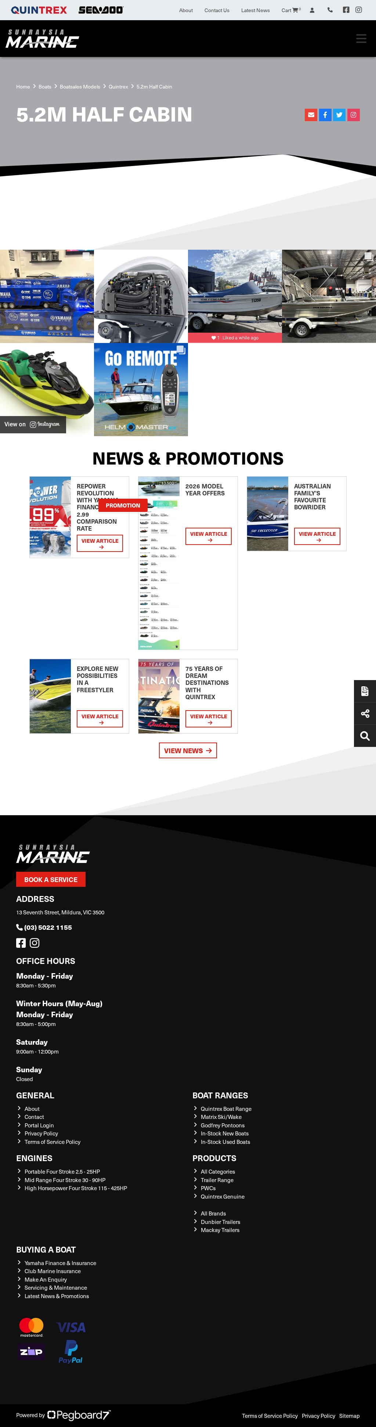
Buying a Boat (46, 1249)
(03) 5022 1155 (48, 927)
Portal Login (39, 1125)
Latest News (255, 10)
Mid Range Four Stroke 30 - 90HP (65, 1180)
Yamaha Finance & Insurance (60, 1263)
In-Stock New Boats (225, 1133)
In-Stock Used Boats (225, 1142)
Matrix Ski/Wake (221, 1117)
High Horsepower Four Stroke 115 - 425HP (76, 1188)
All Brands (213, 1213)
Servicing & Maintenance (56, 1287)
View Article (100, 540)
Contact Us (217, 10)
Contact (34, 1117)
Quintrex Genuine (223, 1196)
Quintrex (118, 86)
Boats (45, 86)
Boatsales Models (80, 86)
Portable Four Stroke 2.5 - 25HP (62, 1171)
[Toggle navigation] (361, 38)
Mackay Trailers (220, 1230)
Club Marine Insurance (53, 1271)
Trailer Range (217, 1180)
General (35, 1095)
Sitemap (349, 1416)
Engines (34, 1157)
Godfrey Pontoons (223, 1125)
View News (183, 750)
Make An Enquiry (46, 1279)
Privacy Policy (41, 1133)
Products (214, 1157)
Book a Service (50, 879)
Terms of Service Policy (52, 1142)
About (186, 10)
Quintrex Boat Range (226, 1109)
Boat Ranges (220, 1095)
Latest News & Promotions (57, 1296)
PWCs (208, 1188)
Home (23, 86)
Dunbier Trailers (220, 1222)
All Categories (218, 1171)
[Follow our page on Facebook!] (346, 10)
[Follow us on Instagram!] (36, 945)
